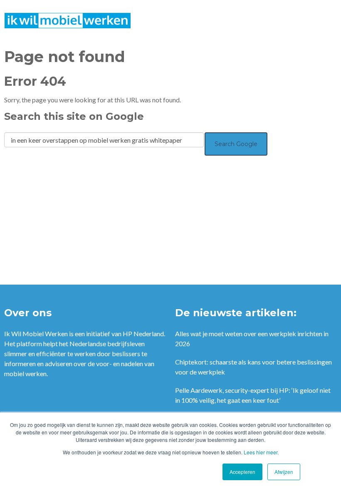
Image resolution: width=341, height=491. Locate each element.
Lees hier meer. (261, 452)
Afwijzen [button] (283, 471)
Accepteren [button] (242, 471)
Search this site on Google (74, 116)
